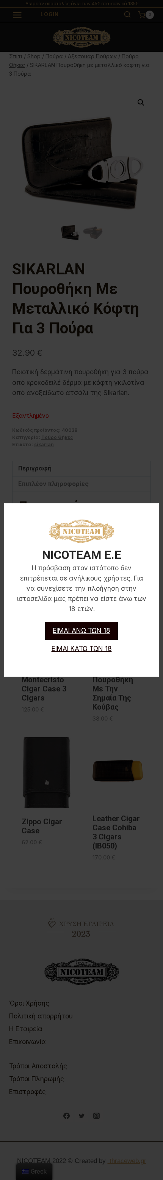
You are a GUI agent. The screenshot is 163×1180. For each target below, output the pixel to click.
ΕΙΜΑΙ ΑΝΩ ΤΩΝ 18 (81, 630)
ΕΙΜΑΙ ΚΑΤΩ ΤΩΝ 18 (82, 648)
